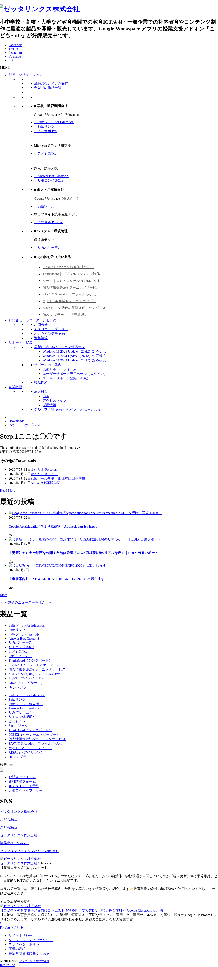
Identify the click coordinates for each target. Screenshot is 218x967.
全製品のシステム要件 (51, 83)
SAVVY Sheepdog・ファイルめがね (69, 294)
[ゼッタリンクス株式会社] (40, 9)
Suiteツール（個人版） (26, 634)
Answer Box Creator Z (51, 176)
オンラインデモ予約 (49, 333)
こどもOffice (45, 153)
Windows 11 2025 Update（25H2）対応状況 (74, 351)
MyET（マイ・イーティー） (30, 678)
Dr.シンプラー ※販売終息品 (65, 314)
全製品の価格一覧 (47, 87)
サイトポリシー (20, 935)
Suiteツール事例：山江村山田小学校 (58, 478)
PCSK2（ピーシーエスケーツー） (34, 665)
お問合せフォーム (22, 777)
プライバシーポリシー (26, 944)
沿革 (46, 396)
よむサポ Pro (45, 131)
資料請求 (41, 338)
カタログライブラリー (51, 329)
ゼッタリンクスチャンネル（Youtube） (29, 851)
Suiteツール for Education (54, 122)
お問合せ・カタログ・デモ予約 (32, 320)
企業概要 (15, 387)
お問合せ (41, 324)
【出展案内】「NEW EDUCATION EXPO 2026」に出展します (57, 579)
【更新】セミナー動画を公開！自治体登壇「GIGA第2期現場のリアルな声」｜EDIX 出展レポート (83, 553)
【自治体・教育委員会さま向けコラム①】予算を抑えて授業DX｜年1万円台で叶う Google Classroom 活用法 (81, 910)
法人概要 (41, 391)
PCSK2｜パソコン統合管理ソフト (68, 267)
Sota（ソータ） (20, 656)
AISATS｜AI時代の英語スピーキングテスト (76, 308)
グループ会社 (68, 409)
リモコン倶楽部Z (48, 180)
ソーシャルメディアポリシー (31, 940)
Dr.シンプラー (19, 687)
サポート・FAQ (20, 342)
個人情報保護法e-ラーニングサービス (71, 287)
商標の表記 (17, 949)
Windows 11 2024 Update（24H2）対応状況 (74, 356)
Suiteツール (44, 206)
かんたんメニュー (44, 474)
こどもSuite (8, 819)
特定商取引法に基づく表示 (29, 953)
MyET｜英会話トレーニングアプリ (69, 301)
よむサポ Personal (48, 222)
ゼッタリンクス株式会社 (18, 811)
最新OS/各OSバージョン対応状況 (59, 347)
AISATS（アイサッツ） (26, 683)
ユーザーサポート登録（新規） (66, 378)
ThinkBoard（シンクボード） (30, 660)
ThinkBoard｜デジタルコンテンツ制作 (71, 274)
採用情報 (49, 405)
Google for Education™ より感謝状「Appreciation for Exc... (53, 526)
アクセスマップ (54, 400)
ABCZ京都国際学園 (45, 483)
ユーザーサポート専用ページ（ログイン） (75, 374)
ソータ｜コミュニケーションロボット (71, 280)
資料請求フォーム (22, 781)
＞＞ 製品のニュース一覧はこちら (26, 602)
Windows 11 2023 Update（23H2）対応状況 (74, 360)
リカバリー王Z (47, 248)
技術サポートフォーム (60, 369)
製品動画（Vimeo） (14, 843)
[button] (5, 67)
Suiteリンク (44, 126)
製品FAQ (41, 382)
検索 (3, 765)
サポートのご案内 (47, 365)
